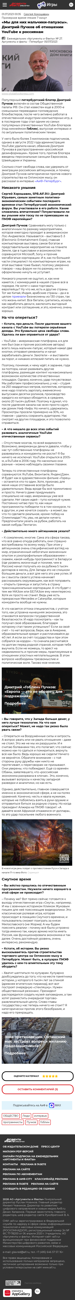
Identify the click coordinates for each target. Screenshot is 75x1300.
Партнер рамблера (33, 1283)
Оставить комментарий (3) (38, 1089)
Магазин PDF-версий (18, 1151)
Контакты (10, 1164)
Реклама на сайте (16, 1169)
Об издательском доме (20, 1146)
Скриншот (33, 872)
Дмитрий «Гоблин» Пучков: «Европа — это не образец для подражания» (33, 691)
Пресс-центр (50, 1146)
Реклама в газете (33, 1164)
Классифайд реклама (51, 1179)
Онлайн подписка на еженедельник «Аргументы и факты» (30, 1158)
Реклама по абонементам (22, 1174)
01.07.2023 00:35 (11, 14)
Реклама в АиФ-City (17, 1179)
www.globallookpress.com (18, 93)
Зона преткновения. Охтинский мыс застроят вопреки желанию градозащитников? (35, 1041)
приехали (19, 296)
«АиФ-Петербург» (48, 181)
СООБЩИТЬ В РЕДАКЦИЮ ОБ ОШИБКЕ (29, 1188)
